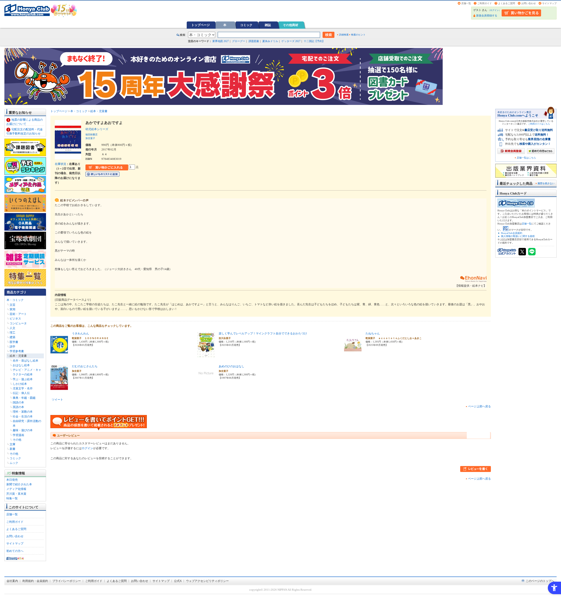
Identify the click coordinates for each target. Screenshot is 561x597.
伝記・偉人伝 (21, 393)
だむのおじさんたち (85, 366)
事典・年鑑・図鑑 (24, 397)
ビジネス (15, 318)
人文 (12, 328)
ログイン (494, 10)
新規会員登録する (486, 15)
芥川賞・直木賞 (16, 493)
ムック (14, 463)
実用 (12, 309)
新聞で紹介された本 (19, 484)
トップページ (200, 25)
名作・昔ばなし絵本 (25, 360)
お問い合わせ (528, 3)
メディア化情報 (16, 489)
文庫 (12, 444)
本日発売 (12, 479)
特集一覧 (12, 498)
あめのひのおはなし (231, 366)
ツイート (57, 399)
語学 (12, 346)
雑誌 (268, 25)
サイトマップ (549, 3)
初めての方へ (14, 551)
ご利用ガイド (484, 3)
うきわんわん (80, 333)
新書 (12, 448)
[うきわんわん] (59, 355)
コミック (246, 25)
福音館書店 (91, 134)
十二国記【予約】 (314, 41)
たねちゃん (373, 333)
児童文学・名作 (23, 388)
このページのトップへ (540, 581)
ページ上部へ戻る (479, 406)
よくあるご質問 (506, 3)
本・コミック (15, 300)
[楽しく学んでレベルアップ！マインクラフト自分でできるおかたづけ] (206, 355)
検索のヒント (358, 34)
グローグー (238, 41)
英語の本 (18, 407)
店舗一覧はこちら (526, 158)
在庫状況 (60, 164)
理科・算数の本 (23, 411)
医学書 (14, 342)
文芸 (12, 304)
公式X (178, 581)
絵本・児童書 (18, 355)
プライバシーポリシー (66, 581)
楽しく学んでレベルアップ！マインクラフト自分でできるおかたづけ (263, 333)
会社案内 (12, 581)
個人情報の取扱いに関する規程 (518, 236)
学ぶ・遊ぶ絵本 (23, 379)
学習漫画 (18, 435)
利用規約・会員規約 (35, 581)
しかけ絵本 (20, 383)
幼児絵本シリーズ (98, 129)
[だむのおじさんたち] (59, 388)
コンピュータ (18, 323)
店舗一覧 (466, 3)
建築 (12, 337)
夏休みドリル (270, 41)
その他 (17, 439)
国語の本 (18, 402)
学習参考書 (17, 351)
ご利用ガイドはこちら (539, 124)
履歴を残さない (546, 183)
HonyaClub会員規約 (511, 233)
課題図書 (254, 41)
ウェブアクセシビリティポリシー (207, 581)
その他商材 (290, 25)
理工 (12, 332)
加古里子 (90, 138)
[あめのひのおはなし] (206, 379)
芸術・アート (18, 314)
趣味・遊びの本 (23, 430)
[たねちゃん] (353, 355)
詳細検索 (344, 34)
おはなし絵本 (21, 365)
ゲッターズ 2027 (290, 41)
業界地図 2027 (220, 41)
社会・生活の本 (23, 416)
